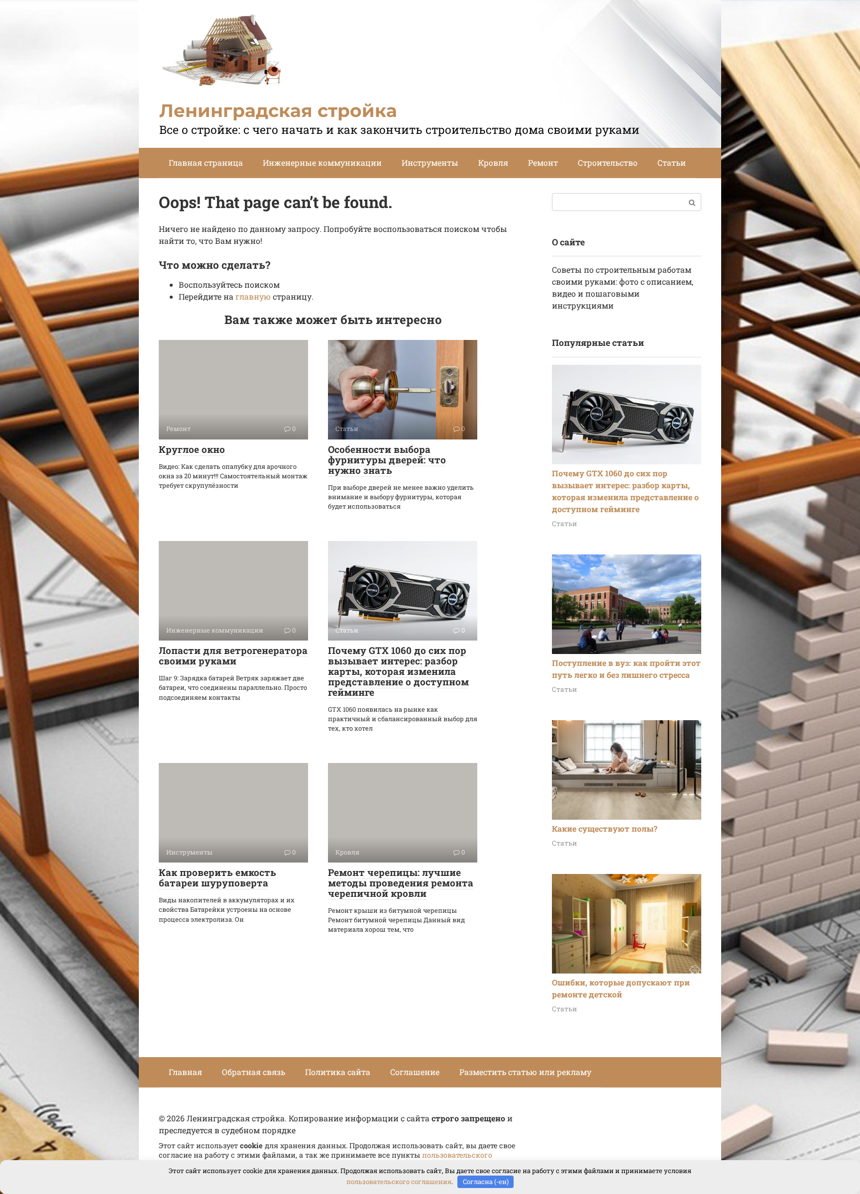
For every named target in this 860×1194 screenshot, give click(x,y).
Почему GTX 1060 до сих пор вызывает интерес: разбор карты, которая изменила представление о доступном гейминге (398, 671)
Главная (185, 1072)
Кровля (493, 162)
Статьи (671, 162)
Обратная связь (253, 1072)
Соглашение (414, 1072)
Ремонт (543, 162)
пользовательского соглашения (398, 1181)
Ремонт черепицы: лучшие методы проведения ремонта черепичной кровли (400, 882)
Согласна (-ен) (486, 1181)
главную (253, 296)
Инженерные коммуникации (322, 162)
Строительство (608, 162)
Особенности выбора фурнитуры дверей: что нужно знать (387, 459)
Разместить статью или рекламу (525, 1072)
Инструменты (430, 162)
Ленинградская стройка (278, 110)
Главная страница (206, 162)
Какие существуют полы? (604, 828)
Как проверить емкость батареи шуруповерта (217, 877)
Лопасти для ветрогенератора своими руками (233, 655)
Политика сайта (337, 1072)
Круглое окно (192, 449)
